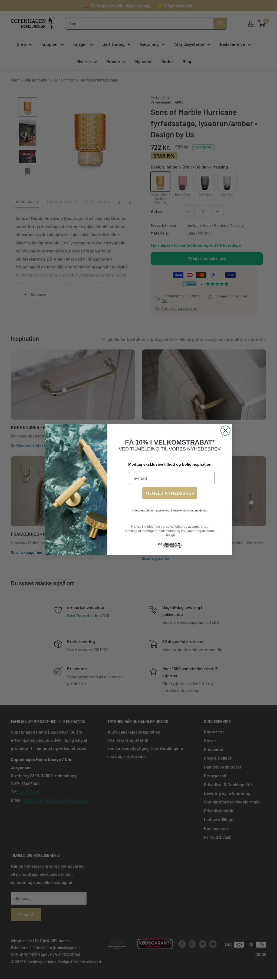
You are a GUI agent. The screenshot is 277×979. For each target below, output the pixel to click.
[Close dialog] (225, 430)
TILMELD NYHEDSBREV (169, 493)
